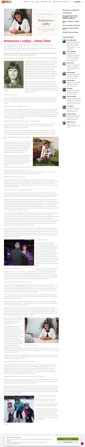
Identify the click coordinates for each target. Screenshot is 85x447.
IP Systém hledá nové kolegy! (70, 32)
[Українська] (79, 1)
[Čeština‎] (76, 1)
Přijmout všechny (67, 439)
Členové (37, 1)
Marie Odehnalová (71, 40)
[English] (78, 1)
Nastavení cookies (68, 442)
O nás (32, 1)
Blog (50, 1)
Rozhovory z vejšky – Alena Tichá (27, 41)
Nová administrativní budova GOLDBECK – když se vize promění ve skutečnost (70, 17)
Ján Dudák (69, 88)
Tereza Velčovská (71, 51)
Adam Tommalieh (71, 96)
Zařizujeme (26, 1)
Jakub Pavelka (70, 80)
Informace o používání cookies (13, 443)
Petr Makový (70, 106)
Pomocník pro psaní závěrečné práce (71, 29)
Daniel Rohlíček (71, 72)
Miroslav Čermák (71, 114)
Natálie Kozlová (71, 122)
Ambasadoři (44, 1)
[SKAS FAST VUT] (7, 2)
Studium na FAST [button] (57, 1)
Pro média (65, 1)
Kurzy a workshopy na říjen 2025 (71, 25)
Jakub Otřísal (70, 63)
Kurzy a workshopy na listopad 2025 (71, 22)
